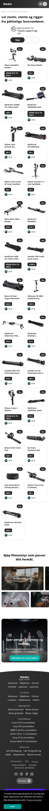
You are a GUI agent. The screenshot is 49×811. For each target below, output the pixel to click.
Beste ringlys (32, 713)
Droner (35, 683)
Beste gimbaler (16, 713)
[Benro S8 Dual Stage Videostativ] (13, 293)
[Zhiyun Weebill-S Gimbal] (13, 62)
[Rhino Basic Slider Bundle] (13, 216)
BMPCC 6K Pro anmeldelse (23, 730)
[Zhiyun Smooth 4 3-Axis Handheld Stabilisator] (36, 178)
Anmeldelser (24, 719)
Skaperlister (19, 754)
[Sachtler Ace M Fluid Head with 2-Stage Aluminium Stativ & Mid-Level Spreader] (36, 367)
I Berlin (36, 700)
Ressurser (25, 747)
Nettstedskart (19, 765)
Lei (31, 40)
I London (12, 700)
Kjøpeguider (24, 705)
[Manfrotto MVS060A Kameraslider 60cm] (36, 216)
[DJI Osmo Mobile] (36, 62)
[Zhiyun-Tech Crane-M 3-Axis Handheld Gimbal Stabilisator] (13, 178)
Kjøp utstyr (24, 679)
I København (24, 700)
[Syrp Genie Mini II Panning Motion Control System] (13, 482)
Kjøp (17, 40)
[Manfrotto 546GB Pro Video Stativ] (13, 101)
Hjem (4, 11)
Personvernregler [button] (34, 800)
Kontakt (33, 765)
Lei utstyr (24, 692)
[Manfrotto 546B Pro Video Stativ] (13, 253)
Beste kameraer (16, 709)
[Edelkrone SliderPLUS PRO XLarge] (13, 330)
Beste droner (32, 709)
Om (27, 761)
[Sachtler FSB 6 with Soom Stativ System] (36, 253)
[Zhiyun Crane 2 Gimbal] (13, 405)
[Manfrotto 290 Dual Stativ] (13, 519)
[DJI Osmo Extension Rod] (36, 444)
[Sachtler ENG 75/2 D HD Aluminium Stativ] (13, 367)
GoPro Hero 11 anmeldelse (23, 734)
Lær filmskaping (14, 750)
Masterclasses (34, 754)
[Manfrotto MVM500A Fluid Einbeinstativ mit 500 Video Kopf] (36, 101)
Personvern (16, 761)
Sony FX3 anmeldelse (23, 726)
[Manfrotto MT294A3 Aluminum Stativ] (36, 330)
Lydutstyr (23, 686)
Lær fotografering (32, 750)
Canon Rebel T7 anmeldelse (23, 741)
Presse (35, 761)
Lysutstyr (34, 686)
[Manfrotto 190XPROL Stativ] (36, 405)
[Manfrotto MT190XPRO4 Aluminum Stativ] (36, 141)
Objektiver (25, 683)
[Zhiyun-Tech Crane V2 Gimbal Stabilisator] (36, 482)
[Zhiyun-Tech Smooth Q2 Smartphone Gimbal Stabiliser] (13, 141)
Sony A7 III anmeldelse (23, 737)
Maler (8, 754)
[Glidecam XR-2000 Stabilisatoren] (36, 293)
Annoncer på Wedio (24, 767)
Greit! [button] (12, 807)
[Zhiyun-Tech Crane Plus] (13, 444)
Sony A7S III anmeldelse (23, 722)
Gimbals (12, 686)
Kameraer (13, 683)
